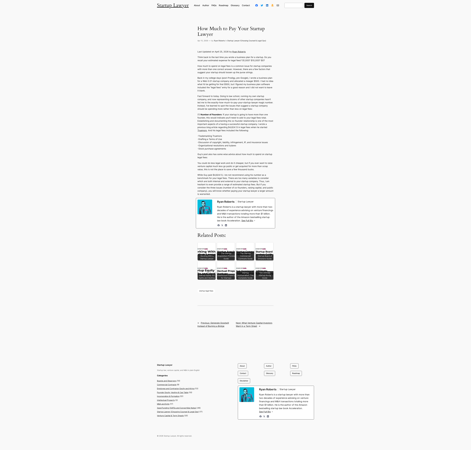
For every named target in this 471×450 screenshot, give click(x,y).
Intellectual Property (166, 400)
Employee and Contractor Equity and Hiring (175, 388)
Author (268, 366)
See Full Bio (247, 220)
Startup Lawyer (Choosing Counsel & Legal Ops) (246, 41)
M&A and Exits (163, 404)
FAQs (294, 366)
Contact (243, 373)
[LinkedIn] (225, 225)
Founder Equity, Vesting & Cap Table (172, 392)
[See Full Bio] (254, 220)
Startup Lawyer (173, 5)
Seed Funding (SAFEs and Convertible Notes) (176, 408)
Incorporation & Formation (168, 396)
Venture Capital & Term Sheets (170, 415)
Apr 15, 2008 (202, 41)
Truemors (202, 130)
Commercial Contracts (166, 384)
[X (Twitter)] (222, 225)
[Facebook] (218, 225)
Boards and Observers (166, 381)
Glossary (269, 373)
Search (309, 5)
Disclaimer (244, 381)
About (242, 366)
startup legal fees (206, 291)
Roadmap (296, 373)
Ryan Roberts (219, 41)
